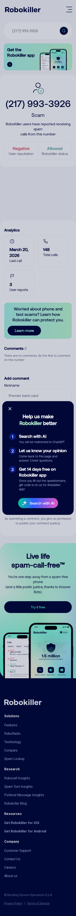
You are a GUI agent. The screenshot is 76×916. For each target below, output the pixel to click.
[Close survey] (9, 408)
